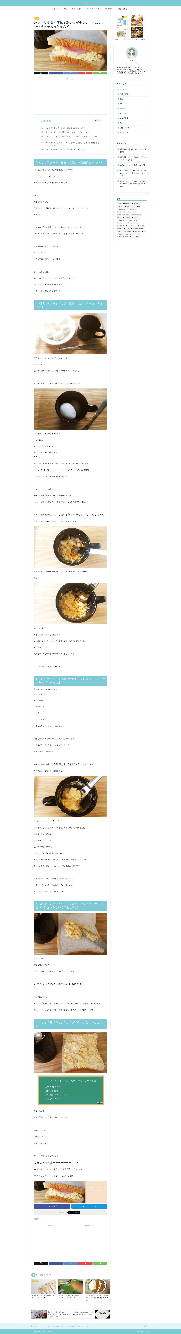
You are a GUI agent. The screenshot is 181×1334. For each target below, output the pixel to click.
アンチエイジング (93, 9)
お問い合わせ (122, 9)
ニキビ (137, 220)
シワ (120, 217)
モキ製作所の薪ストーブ (138, 228)
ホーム (56, 9)
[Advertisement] (70, 95)
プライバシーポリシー (38, 1331)
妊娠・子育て (77, 9)
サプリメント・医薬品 (124, 214)
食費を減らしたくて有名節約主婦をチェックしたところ (133, 158)
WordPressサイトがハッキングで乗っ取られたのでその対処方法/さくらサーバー (133, 173)
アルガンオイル (132, 209)
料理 (37, 1219)
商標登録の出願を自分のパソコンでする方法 (133, 150)
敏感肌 (120, 234)
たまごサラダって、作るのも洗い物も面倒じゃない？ (65, 128)
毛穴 (140, 234)
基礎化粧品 (137, 231)
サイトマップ (125, 132)
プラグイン (142, 225)
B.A (120, 203)
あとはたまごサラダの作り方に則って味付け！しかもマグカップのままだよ (72, 137)
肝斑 (132, 236)
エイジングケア (122, 212)
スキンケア (127, 217)
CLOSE (97, 120)
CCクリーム (136, 203)
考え (121, 123)
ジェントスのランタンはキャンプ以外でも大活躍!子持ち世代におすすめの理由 (133, 183)
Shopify (121, 206)
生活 (65, 9)
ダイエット (121, 220)
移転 (120, 236)
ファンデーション (131, 225)
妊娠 (145, 231)
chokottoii (90, 3)
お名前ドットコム (130, 206)
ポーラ (120, 228)
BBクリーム (127, 203)
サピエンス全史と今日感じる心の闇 (132, 165)
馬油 (138, 236)
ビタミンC (121, 225)
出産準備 (129, 231)
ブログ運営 (108, 9)
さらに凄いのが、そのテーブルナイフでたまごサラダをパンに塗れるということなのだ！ (72, 144)
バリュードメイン (134, 223)
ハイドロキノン (122, 223)
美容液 (126, 236)
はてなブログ (122, 209)
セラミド (136, 217)
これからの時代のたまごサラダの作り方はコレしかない (66, 149)
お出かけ (123, 108)
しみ (139, 206)
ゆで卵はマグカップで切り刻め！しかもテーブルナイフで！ (68, 132)
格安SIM (133, 234)
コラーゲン (132, 212)
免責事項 (50, 1331)
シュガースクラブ (137, 214)
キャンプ (123, 113)
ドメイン (130, 220)
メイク (127, 228)
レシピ (36, 18)
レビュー (121, 231)
